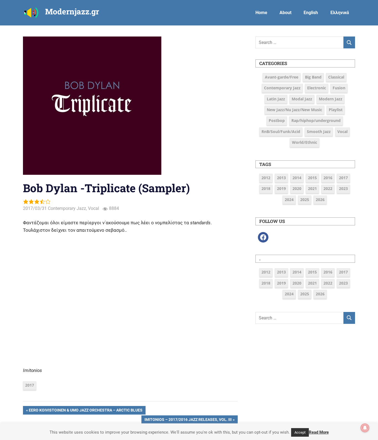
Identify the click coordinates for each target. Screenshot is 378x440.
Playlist (336, 109)
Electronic (316, 87)
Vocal (93, 208)
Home (261, 12)
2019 (281, 188)
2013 (281, 177)
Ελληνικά (339, 12)
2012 (266, 177)
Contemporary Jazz (67, 208)
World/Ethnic (304, 142)
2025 (304, 199)
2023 (343, 188)
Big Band (313, 77)
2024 (289, 199)
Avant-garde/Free (281, 77)
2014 (296, 177)
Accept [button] (299, 432)
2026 (320, 199)
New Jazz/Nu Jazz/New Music (294, 109)
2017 (29, 385)
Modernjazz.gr (72, 11)
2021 (312, 188)
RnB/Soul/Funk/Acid (281, 131)
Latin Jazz (276, 98)
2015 (312, 177)
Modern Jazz (330, 98)
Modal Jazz (302, 98)
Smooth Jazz (319, 131)
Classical (336, 77)
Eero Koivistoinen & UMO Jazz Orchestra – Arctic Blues (86, 411)
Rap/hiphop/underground (316, 120)
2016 (327, 177)
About (285, 12)
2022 (327, 188)
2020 (296, 188)
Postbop (277, 120)
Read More (319, 432)
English (311, 12)
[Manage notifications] (365, 427)
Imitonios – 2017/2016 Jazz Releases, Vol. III (188, 420)
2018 (266, 188)
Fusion (339, 87)
